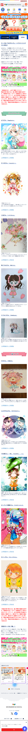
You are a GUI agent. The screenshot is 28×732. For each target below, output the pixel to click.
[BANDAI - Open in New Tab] (2, 4)
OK (14, 729)
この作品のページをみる (7, 259)
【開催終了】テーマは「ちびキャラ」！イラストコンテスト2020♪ (22, 693)
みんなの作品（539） (14, 37)
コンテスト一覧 (12, 693)
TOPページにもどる (15, 689)
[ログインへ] (26, 4)
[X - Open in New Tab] (12, 713)
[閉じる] (26, 722)
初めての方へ (7, 718)
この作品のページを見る (7, 157)
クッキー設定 (4, 725)
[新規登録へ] (23, 4)
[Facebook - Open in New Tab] (15, 713)
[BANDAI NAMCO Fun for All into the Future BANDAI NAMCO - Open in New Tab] (24, 1)
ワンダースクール (4, 693)
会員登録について (18, 718)
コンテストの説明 (5, 37)
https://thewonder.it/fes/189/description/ (13, 634)
